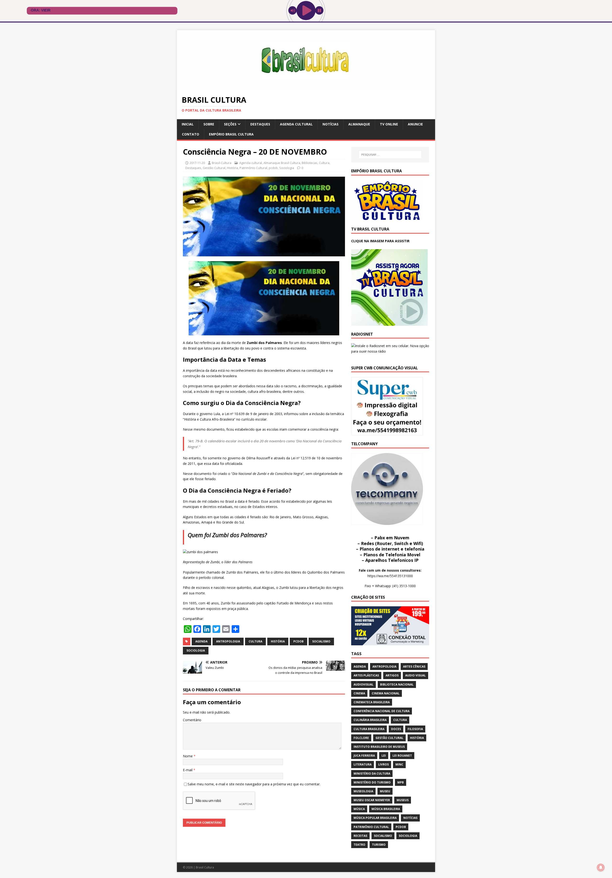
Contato (190, 134)
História (232, 168)
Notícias (330, 124)
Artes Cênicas (414, 666)
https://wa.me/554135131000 (390, 576)
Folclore (361, 738)
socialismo (321, 641)
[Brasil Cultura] (306, 87)
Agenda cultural (296, 124)
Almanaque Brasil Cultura (281, 163)
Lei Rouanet (402, 756)
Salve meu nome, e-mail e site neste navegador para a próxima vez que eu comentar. (254, 784)
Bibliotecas (309, 163)
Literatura (363, 764)
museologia (363, 791)
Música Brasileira (386, 809)
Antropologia (228, 641)
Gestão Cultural (214, 168)
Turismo (379, 845)
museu (385, 791)
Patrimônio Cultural (253, 168)
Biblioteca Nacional (397, 684)
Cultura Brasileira (369, 729)
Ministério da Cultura (372, 773)
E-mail (188, 770)
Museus (403, 800)
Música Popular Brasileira (375, 818)
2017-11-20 (197, 163)
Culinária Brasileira (370, 720)
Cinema (359, 693)
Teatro (359, 845)
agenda (201, 641)
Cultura (324, 163)
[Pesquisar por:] (390, 155)
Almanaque (359, 124)
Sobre (208, 124)
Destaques (260, 124)
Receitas (360, 836)
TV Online (389, 124)
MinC (399, 764)
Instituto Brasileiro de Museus (379, 747)
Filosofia (415, 729)
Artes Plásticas (366, 675)
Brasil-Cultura (221, 163)
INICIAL (188, 124)
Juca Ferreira (364, 756)
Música (359, 809)
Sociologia (286, 168)
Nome (188, 756)
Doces (396, 729)
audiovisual (363, 684)
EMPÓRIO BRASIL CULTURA (231, 134)
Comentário (192, 720)
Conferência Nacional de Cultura (382, 711)
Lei (384, 756)
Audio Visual (415, 675)
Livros (383, 764)
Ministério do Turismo (372, 782)
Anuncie (415, 124)
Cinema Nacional (385, 693)
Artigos (392, 675)
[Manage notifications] (601, 867)
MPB (400, 782)
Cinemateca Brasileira (372, 702)
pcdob (273, 168)
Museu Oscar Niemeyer (372, 800)
